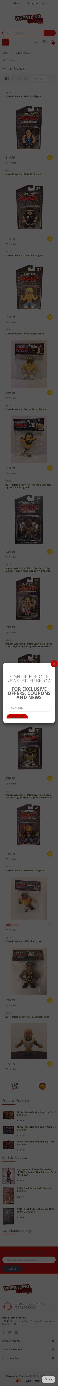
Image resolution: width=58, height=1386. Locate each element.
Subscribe (17, 718)
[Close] (54, 663)
